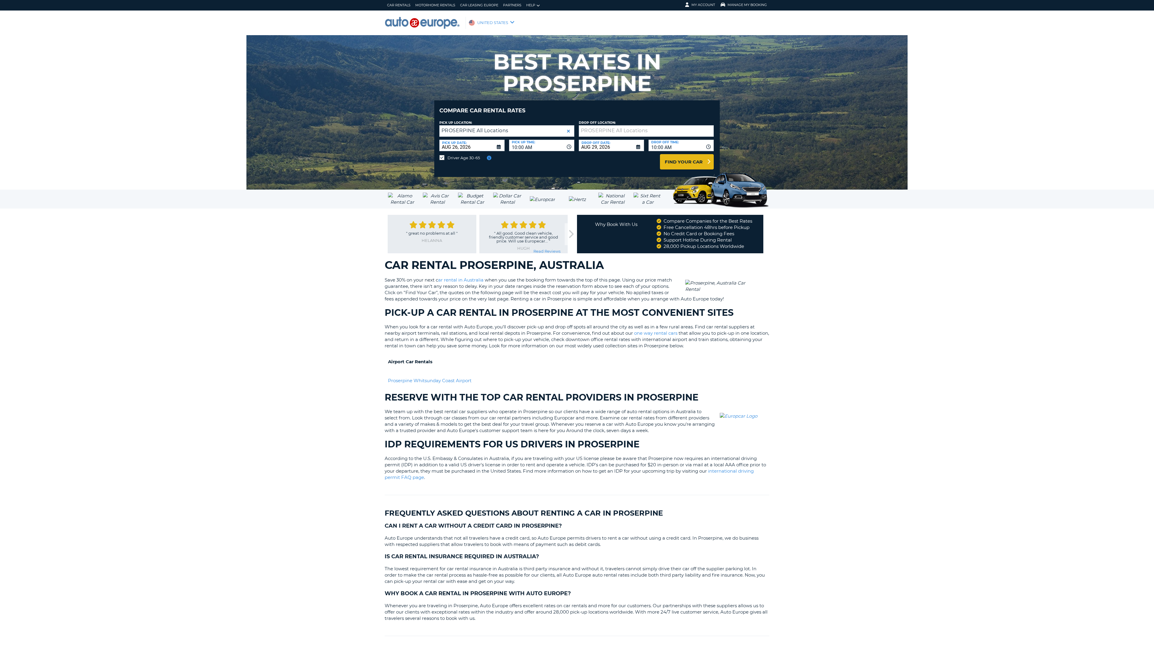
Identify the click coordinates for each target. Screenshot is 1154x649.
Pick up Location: (455, 123)
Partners (512, 5)
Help (530, 5)
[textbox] (646, 131)
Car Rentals (399, 5)
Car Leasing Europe (479, 5)
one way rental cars (655, 333)
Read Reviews (546, 251)
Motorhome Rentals (435, 5)
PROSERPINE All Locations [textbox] (474, 130)
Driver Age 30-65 (463, 157)
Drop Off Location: (597, 123)
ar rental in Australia (461, 280)
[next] (571, 234)
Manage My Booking (747, 5)
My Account (703, 5)
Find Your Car (684, 162)
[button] (568, 131)
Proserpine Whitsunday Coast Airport (430, 380)
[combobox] (542, 145)
